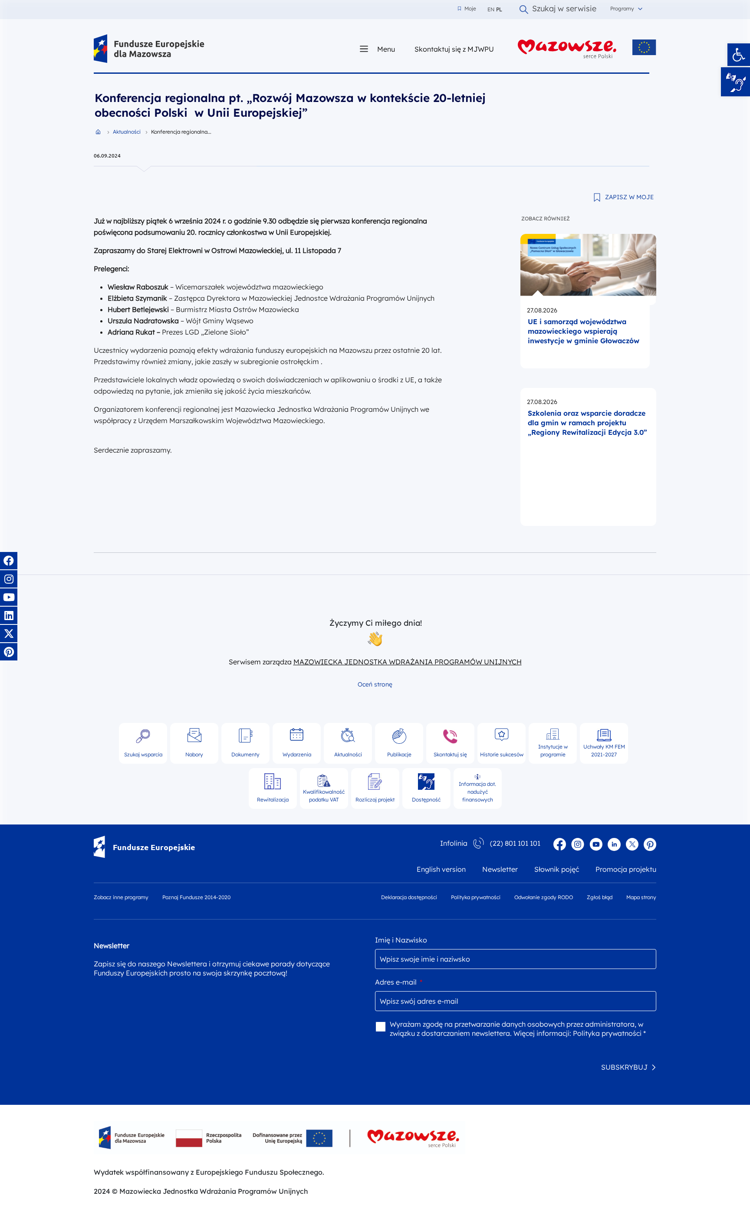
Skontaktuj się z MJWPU (454, 48)
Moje (467, 8)
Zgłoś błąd (599, 897)
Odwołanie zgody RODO (543, 897)
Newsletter (500, 869)
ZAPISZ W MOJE (629, 197)
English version (441, 869)
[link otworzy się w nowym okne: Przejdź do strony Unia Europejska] (644, 47)
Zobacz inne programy (121, 897)
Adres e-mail (398, 982)
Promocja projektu (625, 869)
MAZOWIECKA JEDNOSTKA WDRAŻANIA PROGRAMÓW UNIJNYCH (407, 661)
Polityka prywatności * (609, 1033)
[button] (738, 54)
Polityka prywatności (475, 897)
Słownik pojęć (556, 869)
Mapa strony (641, 897)
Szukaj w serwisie (564, 9)
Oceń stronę (375, 684)
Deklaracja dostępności (409, 897)
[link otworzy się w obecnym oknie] (149, 49)
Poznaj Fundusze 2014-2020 (196, 897)
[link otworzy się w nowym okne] (567, 48)
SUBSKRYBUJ (624, 1067)
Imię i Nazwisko (401, 940)
